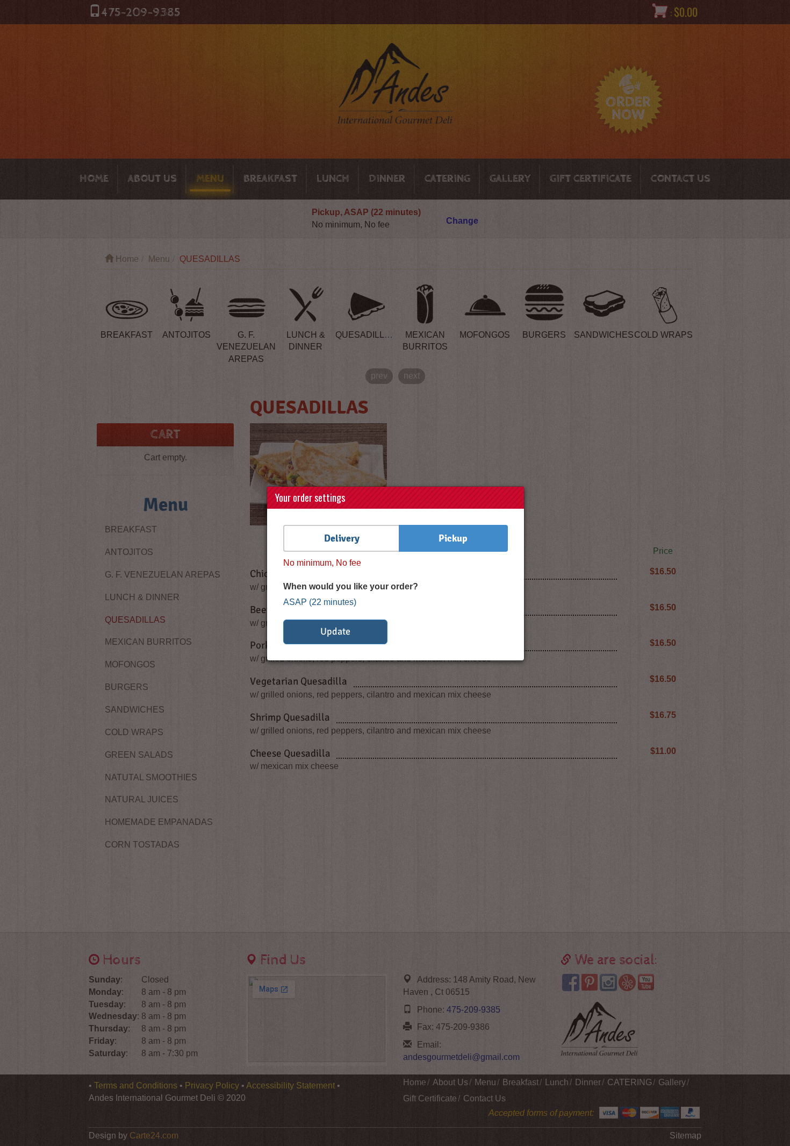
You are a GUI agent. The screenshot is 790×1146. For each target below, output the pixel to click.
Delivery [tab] (342, 538)
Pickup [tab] (453, 538)
